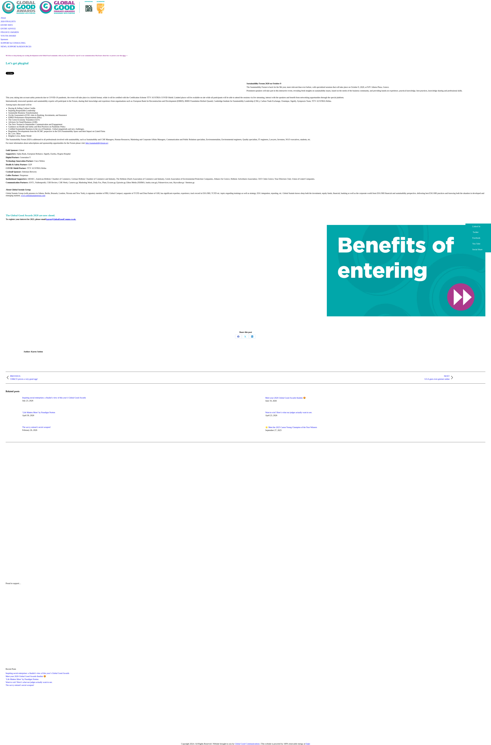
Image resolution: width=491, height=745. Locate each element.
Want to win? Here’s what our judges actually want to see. (288, 412)
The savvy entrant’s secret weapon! (36, 427)
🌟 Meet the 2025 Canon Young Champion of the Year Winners (291, 427)
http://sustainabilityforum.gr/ (97, 143)
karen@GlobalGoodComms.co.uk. (61, 219)
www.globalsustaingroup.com (33, 195)
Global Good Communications (247, 744)
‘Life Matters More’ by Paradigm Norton (38, 412)
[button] (478, 226)
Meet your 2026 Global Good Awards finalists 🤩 (285, 398)
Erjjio (308, 744)
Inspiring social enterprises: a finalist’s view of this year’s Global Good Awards (54, 398)
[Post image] (13, 402)
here (124, 55)
